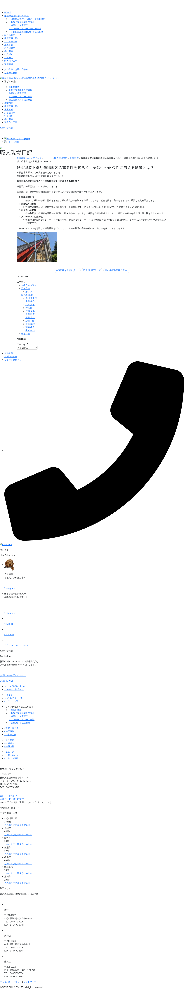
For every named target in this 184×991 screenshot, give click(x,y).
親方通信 (25, 288)
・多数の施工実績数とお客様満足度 (26, 31)
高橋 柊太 (30, 327)
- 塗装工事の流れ (12, 728)
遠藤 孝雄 (30, 323)
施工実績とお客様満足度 (20, 99)
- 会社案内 (9, 739)
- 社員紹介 (9, 743)
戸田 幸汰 (30, 317)
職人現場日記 (27, 294)
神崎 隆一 (30, 307)
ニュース (8, 57)
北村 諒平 (30, 304)
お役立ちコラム (28, 285)
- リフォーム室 (11, 701)
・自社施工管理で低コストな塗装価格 (27, 18)
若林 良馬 (30, 311)
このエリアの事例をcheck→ (18, 824)
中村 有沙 (30, 330)
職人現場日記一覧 (92, 270)
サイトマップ (29, 981)
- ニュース (9, 751)
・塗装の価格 (15, 709)
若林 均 (28, 291)
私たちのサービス (13, 34)
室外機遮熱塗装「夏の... (116, 270)
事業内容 (8, 102)
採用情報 (8, 64)
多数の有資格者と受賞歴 (20, 90)
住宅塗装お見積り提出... (67, 270)
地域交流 (25, 333)
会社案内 (8, 51)
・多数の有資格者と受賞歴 (21, 22)
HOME (7, 12)
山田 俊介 (30, 301)
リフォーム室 (10, 41)
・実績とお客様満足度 (19, 722)
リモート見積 (10, 72)
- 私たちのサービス (13, 698)
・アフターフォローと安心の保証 (25, 28)
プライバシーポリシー (11, 981)
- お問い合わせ (11, 754)
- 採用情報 (9, 746)
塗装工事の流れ (11, 38)
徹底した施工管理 (17, 93)
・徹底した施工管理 (18, 25)
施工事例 (8, 44)
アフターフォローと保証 (20, 96)
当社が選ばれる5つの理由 (16, 15)
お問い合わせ (6, 127)
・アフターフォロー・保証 (21, 719)
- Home (8, 694)
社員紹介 (8, 54)
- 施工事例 (9, 731)
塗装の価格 (14, 86)
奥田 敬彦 (30, 314)
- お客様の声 (10, 734)
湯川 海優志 (31, 298)
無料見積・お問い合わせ (16, 69)
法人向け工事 (10, 60)
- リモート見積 (11, 758)
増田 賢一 (30, 320)
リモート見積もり (13, 359)
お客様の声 (9, 47)
